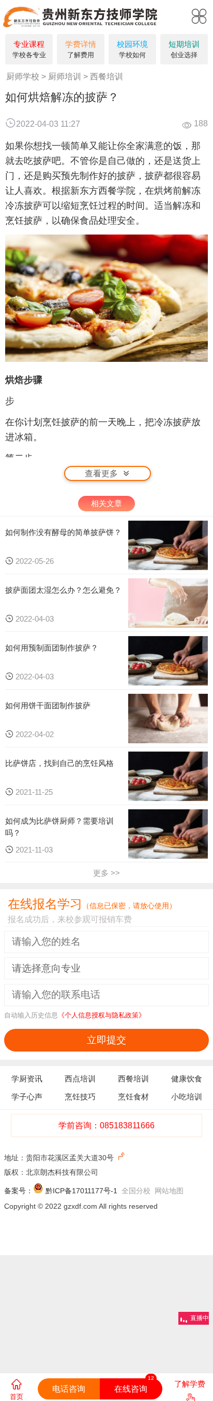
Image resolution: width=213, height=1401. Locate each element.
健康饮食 (186, 1078)
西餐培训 (106, 76)
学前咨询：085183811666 (106, 1125)
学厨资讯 (26, 1078)
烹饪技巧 (80, 1096)
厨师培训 (64, 76)
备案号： (18, 1191)
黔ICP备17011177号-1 (81, 1191)
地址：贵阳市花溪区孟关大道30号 (60, 1158)
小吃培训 (186, 1096)
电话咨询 (68, 1389)
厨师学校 (22, 76)
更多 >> (106, 873)
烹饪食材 (133, 1096)
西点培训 (80, 1078)
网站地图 (169, 1191)
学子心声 (26, 1096)
